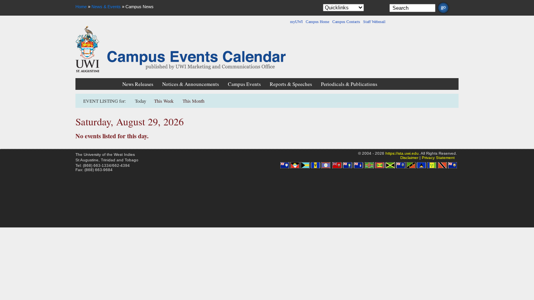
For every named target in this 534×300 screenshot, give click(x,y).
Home (81, 6)
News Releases (137, 84)
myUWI (296, 22)
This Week (164, 101)
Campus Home (317, 22)
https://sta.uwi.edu (402, 153)
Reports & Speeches (291, 84)
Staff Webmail (374, 22)
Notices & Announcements (190, 84)
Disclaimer (409, 157)
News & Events (106, 6)
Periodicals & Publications (349, 84)
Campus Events (244, 84)
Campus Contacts (346, 22)
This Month (193, 101)
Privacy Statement (438, 157)
